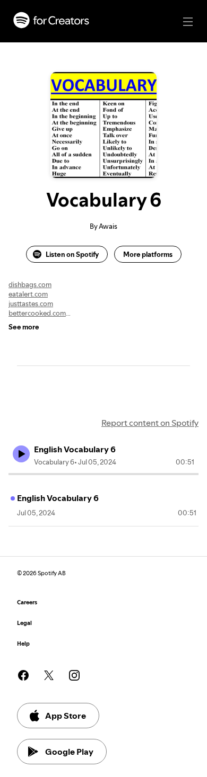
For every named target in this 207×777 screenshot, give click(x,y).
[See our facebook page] (23, 675)
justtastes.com (30, 303)
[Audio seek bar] (103, 474)
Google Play (69, 751)
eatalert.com (28, 294)
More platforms (147, 254)
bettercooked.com (37, 313)
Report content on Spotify (150, 422)
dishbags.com (29, 284)
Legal (24, 623)
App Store (65, 715)
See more (23, 327)
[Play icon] (21, 453)
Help (23, 644)
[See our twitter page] (48, 675)
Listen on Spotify (72, 254)
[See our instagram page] (74, 675)
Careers (27, 602)
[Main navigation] (188, 21)
